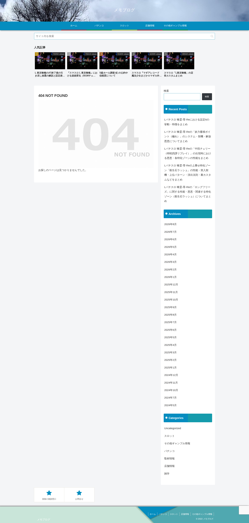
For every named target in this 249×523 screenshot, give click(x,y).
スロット (174, 514)
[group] (50, 65)
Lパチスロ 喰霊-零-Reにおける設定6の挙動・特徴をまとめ (186, 122)
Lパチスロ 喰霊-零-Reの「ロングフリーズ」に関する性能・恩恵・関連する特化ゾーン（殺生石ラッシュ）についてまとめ (187, 194)
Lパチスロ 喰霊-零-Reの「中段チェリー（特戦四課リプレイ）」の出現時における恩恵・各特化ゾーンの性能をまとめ (187, 153)
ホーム (153, 514)
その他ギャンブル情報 (202, 514)
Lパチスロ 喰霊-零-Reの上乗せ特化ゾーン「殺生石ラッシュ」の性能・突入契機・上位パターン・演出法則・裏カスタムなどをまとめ (187, 172)
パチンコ (163, 514)
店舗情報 (185, 514)
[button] (212, 36)
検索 (166, 90)
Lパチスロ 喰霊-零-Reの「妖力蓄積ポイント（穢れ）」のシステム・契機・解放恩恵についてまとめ (187, 136)
